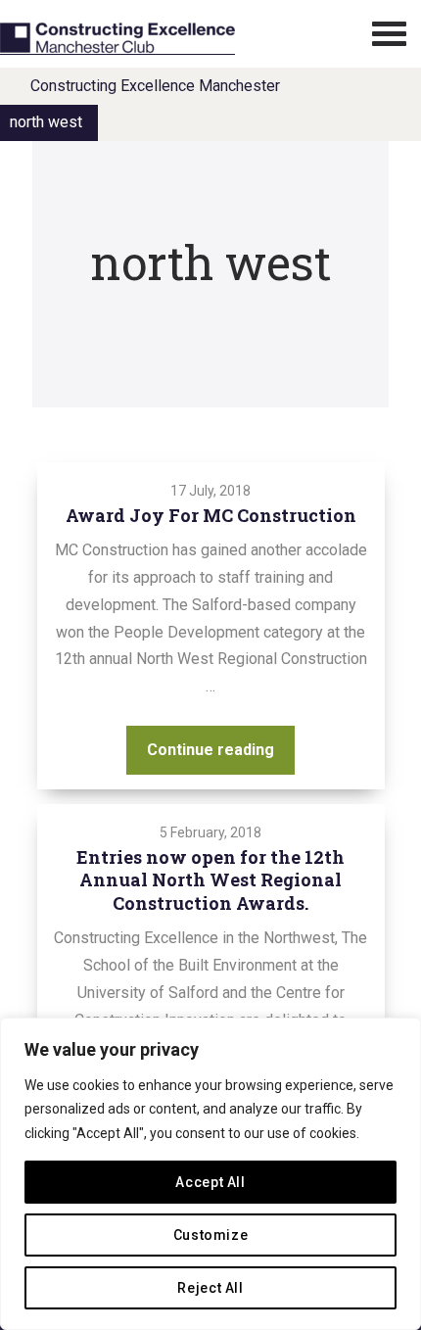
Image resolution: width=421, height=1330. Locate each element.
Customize (211, 1235)
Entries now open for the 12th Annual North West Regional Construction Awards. (210, 880)
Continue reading (221, 749)
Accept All (210, 1182)
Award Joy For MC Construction (211, 515)
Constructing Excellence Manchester (155, 85)
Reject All (210, 1288)
